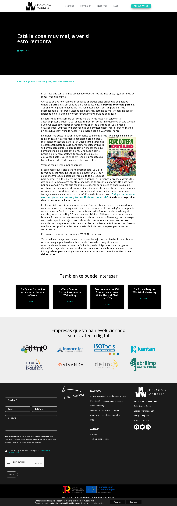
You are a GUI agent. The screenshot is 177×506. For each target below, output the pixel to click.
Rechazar (134, 502)
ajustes (101, 503)
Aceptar (117, 502)
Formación (85, 6)
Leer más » (33, 302)
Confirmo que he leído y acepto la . (29, 451)
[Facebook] (136, 427)
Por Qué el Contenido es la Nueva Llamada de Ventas (32, 292)
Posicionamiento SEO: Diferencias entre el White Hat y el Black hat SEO (107, 294)
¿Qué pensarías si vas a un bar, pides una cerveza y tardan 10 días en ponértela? (88, 196)
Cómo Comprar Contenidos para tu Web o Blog (70, 292)
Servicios (69, 6)
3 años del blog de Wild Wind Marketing (144, 291)
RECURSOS (95, 390)
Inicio (19, 81)
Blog (115, 6)
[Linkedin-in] (148, 427)
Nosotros (102, 6)
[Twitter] (142, 427)
